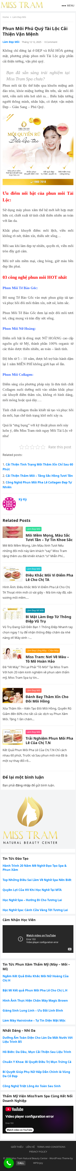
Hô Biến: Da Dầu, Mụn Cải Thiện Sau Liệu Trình (37, 1052)
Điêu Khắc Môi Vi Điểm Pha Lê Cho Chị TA (49, 577)
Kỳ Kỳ (23, 499)
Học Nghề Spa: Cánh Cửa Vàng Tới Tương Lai (35, 910)
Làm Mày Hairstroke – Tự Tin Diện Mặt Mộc (34, 1020)
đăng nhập (23, 785)
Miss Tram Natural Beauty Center (29, 1158)
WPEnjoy (38, 1163)
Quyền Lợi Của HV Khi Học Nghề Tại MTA (32, 890)
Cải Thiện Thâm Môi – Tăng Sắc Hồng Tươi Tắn (39, 476)
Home (6, 17)
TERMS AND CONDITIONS (51, 1146)
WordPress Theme (59, 1158)
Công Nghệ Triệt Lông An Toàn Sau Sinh (32, 1086)
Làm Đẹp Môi (19, 17)
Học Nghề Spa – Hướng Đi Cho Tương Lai (32, 900)
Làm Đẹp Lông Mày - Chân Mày (43, 650)
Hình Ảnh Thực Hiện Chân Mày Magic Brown (35, 1000)
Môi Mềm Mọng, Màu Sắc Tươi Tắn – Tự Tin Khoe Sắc (49, 537)
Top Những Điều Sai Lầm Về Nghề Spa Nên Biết (37, 880)
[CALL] (9, 1163)
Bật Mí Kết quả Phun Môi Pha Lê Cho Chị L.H (35, 990)
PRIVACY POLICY (38, 1151)
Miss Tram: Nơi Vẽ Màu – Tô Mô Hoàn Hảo (47, 659)
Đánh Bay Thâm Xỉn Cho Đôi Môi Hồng (47, 699)
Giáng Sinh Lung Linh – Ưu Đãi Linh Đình (33, 1010)
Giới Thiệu (17, 1146)
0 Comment (50, 42)
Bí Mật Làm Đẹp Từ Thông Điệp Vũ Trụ (48, 619)
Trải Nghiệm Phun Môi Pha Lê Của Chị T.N (49, 740)
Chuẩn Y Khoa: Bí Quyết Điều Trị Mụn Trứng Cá (37, 1062)
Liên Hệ (30, 1146)
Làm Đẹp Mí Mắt (35, 610)
